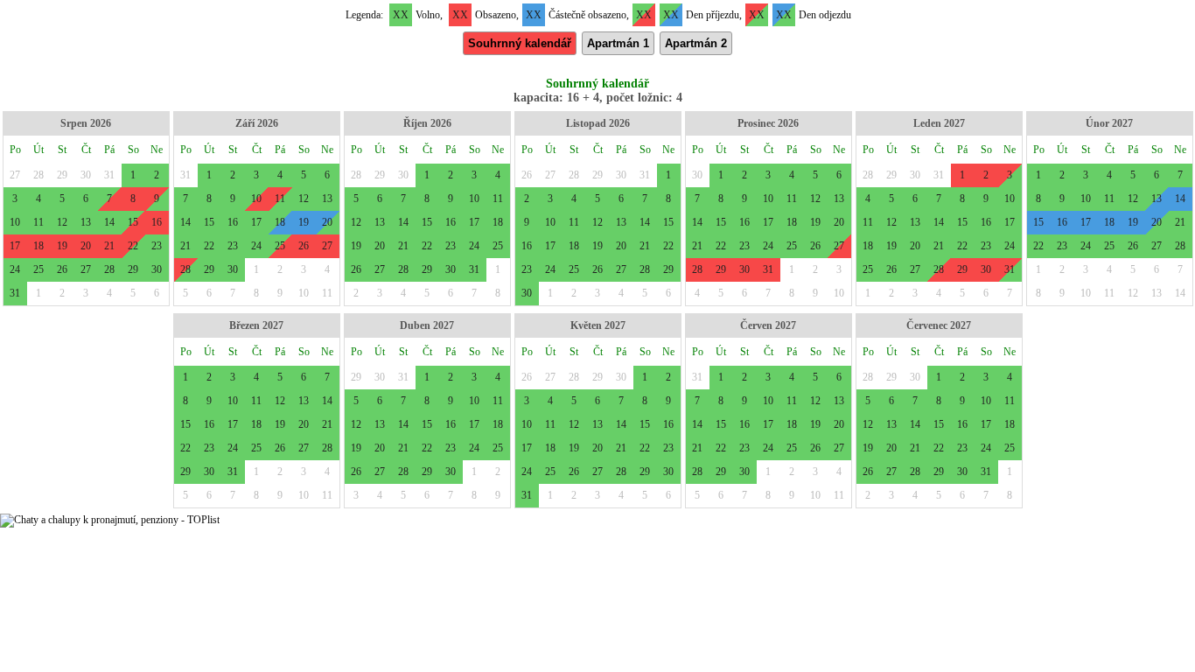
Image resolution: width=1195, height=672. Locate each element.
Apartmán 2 (696, 43)
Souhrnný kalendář (519, 43)
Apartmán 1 (618, 43)
